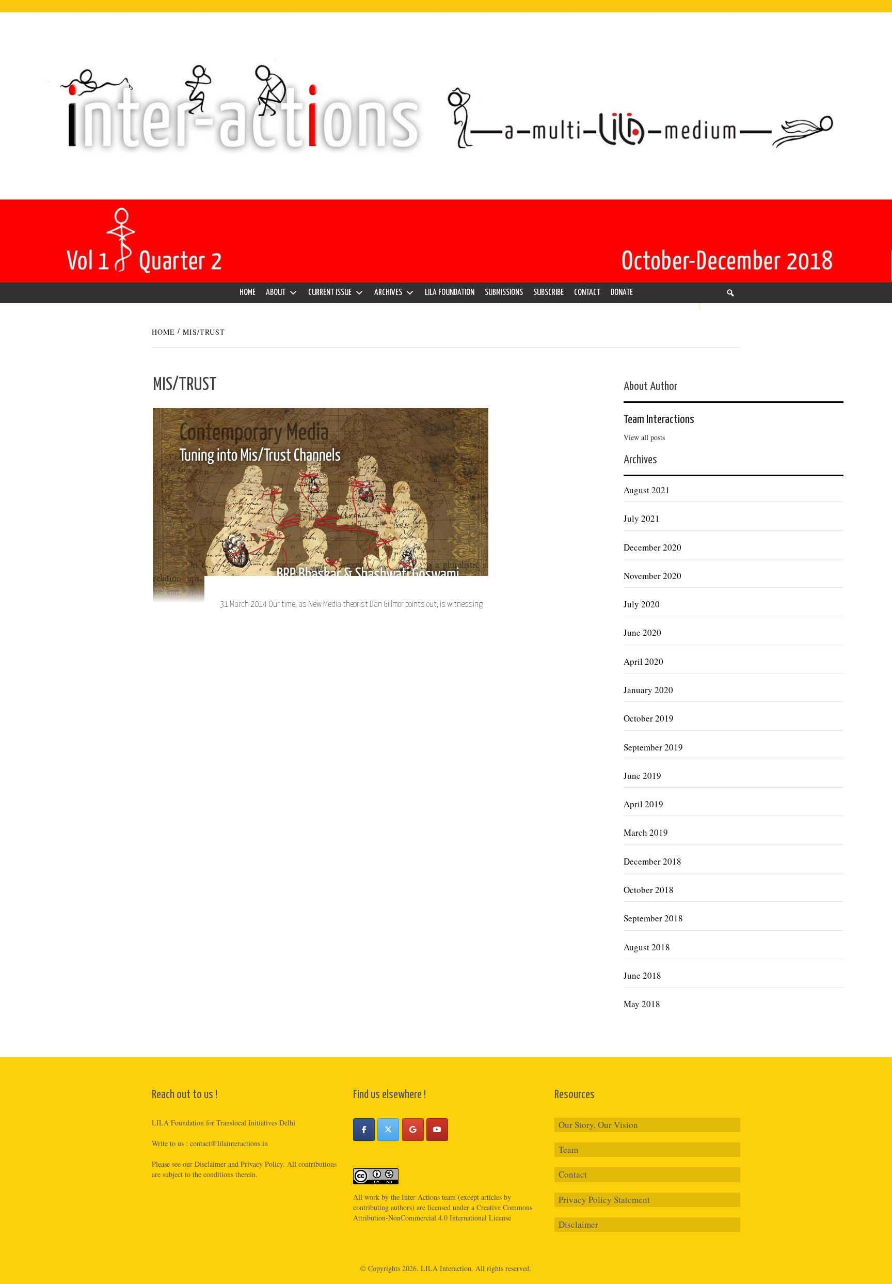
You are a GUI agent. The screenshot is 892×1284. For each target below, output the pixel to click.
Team (568, 1149)
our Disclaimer (204, 1164)
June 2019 (642, 775)
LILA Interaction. (447, 1268)
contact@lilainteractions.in (229, 1143)
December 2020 (652, 547)
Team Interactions (659, 420)
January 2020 (648, 690)
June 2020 (642, 632)
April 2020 (643, 661)
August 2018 (647, 947)
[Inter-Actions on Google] (413, 1129)
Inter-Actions (421, 1197)
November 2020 (652, 576)
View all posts (644, 437)
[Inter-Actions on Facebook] (364, 1129)
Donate (622, 292)
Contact (587, 292)
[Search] (730, 293)
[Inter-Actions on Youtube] (437, 1129)
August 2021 (647, 490)
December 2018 (652, 861)
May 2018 (642, 1004)
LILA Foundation (449, 292)
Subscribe (548, 292)
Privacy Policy (262, 1164)
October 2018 (649, 890)
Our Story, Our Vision (598, 1125)
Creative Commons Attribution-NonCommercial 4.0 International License (442, 1212)
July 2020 (642, 604)
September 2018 (653, 918)
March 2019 (646, 832)
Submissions (504, 292)
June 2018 (642, 975)
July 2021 (642, 518)
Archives (388, 292)
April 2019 (643, 804)
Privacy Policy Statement (604, 1199)
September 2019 (653, 747)
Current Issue (330, 292)
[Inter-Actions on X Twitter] (388, 1129)
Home (248, 292)
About (275, 292)
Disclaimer (578, 1224)
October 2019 (649, 718)
